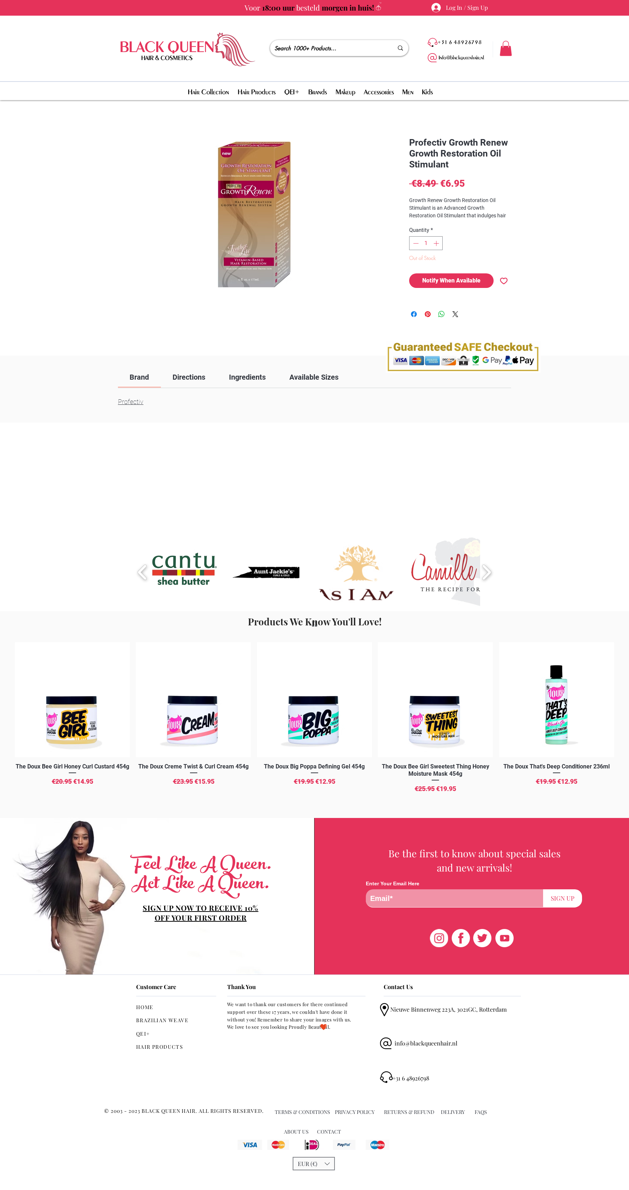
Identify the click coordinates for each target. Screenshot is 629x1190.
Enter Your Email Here (392, 883)
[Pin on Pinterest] (427, 314)
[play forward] (486, 572)
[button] (505, 48)
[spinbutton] (426, 243)
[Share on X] (455, 314)
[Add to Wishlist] (504, 280)
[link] (139, 377)
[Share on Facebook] (414, 314)
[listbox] (314, 1163)
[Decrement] (415, 243)
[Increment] (437, 243)
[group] (314, 727)
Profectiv (130, 402)
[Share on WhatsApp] (441, 314)
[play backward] (142, 572)
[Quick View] (72, 699)
